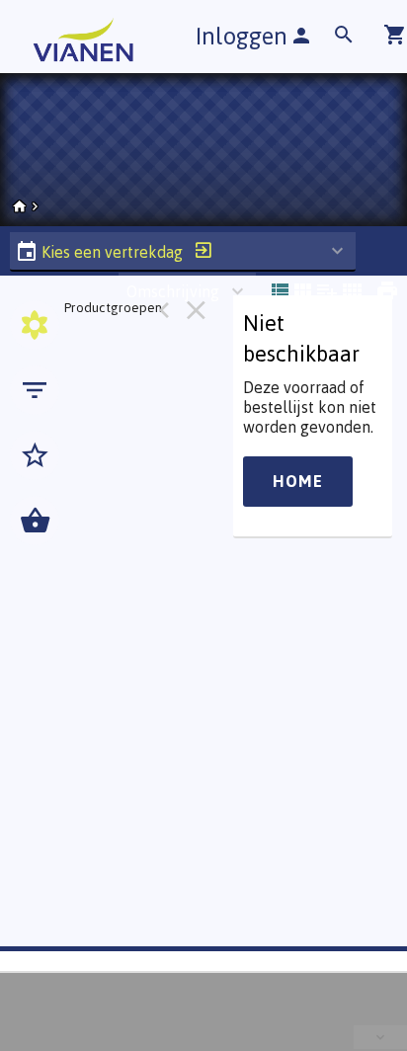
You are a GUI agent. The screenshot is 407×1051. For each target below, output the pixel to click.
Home (298, 481)
